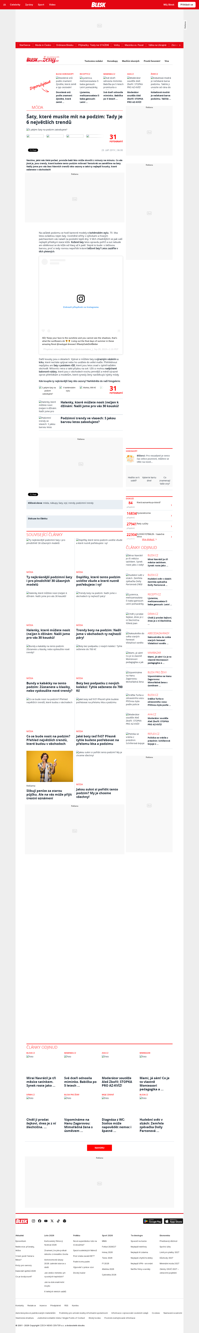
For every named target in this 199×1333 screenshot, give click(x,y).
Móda (37, 107)
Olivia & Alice (67, 349)
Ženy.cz (154, 74)
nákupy (54, 502)
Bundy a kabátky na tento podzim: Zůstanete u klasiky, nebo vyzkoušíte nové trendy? (49, 687)
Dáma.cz (153, 614)
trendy (71, 502)
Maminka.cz (109, 74)
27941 (130, 524)
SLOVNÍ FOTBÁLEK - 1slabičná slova (150, 535)
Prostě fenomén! (152, 61)
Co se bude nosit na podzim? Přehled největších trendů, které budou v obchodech (48, 740)
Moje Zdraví (108, 1094)
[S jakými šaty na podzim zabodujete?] (74, 129)
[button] (153, 1221)
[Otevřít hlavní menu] (4, 4)
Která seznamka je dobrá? (149, 502)
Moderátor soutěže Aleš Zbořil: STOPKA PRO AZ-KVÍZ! (158, 721)
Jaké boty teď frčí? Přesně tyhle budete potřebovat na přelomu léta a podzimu (97, 740)
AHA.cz (130, 74)
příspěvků (131, 507)
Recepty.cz (85, 74)
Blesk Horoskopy (65, 74)
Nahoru (99, 1147)
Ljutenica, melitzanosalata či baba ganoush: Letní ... (160, 601)
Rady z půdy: (143, 523)
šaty (61, 502)
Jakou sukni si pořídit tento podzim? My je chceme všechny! (97, 793)
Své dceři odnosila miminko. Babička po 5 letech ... (113, 95)
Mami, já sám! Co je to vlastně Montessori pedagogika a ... (159, 659)
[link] (33, 1221)
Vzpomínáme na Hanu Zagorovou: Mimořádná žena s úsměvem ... (159, 681)
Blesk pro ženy (157, 672)
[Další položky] (179, 45)
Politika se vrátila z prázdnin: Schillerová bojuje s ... (159, 740)
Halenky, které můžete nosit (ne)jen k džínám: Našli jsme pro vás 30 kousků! (90, 404)
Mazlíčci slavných (130, 61)
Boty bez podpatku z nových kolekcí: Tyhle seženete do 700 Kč (99, 687)
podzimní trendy (84, 502)
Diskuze (130, 498)
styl (65, 502)
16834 (130, 513)
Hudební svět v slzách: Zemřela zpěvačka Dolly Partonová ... (160, 581)
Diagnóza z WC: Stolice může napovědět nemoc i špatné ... (116, 1123)
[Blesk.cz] (98, 4)
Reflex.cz (153, 734)
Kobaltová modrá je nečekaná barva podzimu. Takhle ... (161, 95)
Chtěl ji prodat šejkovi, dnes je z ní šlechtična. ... (160, 620)
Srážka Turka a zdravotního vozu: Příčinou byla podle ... (159, 701)
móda (46, 502)
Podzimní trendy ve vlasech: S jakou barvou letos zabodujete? (88, 420)
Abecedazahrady (158, 633)
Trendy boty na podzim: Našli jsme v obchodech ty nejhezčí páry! (98, 634)
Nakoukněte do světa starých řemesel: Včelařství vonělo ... (159, 640)
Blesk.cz (153, 555)
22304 (130, 534)
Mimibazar (154, 652)
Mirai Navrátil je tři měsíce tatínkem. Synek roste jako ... (158, 562)
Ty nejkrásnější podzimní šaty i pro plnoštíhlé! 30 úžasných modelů (49, 581)
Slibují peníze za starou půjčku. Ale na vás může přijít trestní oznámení (49, 794)
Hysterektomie (144, 513)
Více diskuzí (148, 539)
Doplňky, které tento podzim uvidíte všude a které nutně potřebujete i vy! (98, 581)
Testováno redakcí (94, 61)
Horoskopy (112, 61)
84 (131, 502)
